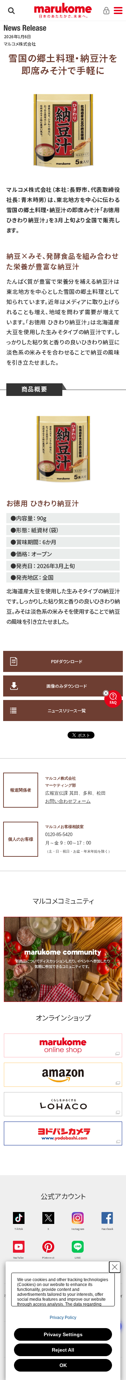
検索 (11, 10)
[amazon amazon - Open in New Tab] (63, 1074)
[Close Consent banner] (114, 1267)
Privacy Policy (63, 1317)
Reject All (63, 1350)
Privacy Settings (63, 1334)
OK (63, 1365)
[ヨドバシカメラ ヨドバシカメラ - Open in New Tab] (63, 1133)
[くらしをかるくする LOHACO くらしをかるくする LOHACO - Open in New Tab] (63, 1104)
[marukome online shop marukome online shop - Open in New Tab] (63, 1045)
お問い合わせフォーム (68, 801)
